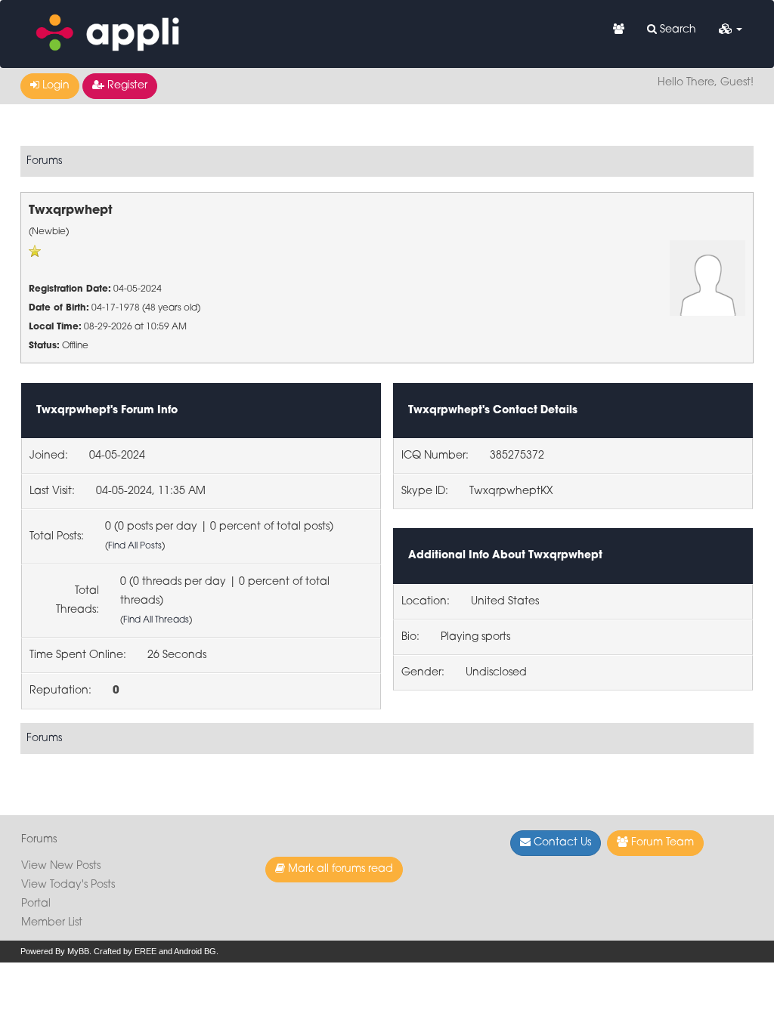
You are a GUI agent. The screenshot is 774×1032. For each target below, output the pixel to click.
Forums (44, 161)
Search (676, 30)
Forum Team (661, 842)
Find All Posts (135, 546)
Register (125, 85)
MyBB (78, 951)
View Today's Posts (68, 885)
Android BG (195, 951)
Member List (51, 922)
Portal (36, 904)
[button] (730, 30)
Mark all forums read (339, 869)
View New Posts (61, 866)
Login (54, 85)
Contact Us (561, 842)
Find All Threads (156, 620)
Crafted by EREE (125, 951)
